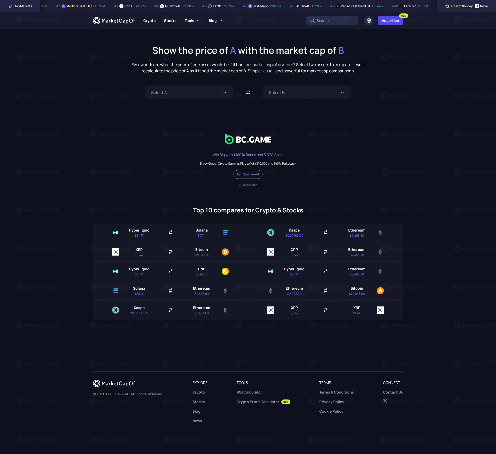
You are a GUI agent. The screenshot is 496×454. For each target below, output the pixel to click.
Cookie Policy (331, 411)
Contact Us (393, 392)
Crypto (149, 20)
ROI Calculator (249, 392)
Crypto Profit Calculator (262, 401)
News (197, 420)
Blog (213, 20)
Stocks (170, 20)
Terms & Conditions (336, 392)
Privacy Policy (331, 401)
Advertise (390, 20)
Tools (189, 20)
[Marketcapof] (114, 20)
